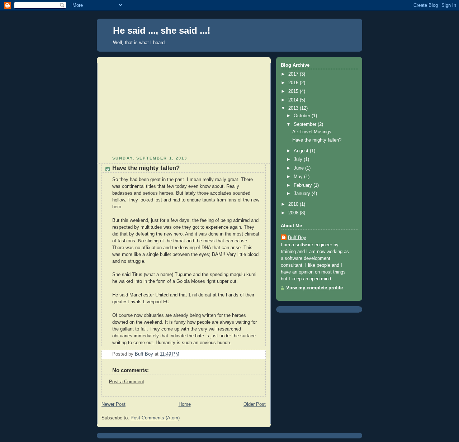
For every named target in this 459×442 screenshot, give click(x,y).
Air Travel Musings (311, 131)
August (302, 150)
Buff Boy (297, 237)
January (303, 193)
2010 (294, 204)
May (299, 176)
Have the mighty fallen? (316, 140)
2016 (294, 82)
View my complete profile (314, 287)
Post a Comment (126, 381)
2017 (294, 74)
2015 (294, 91)
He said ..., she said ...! (161, 30)
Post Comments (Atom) (155, 417)
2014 (294, 100)
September (306, 124)
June (299, 168)
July (299, 159)
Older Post (254, 404)
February (303, 185)
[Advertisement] (155, 107)
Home (185, 404)
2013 (294, 108)
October (303, 115)
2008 (294, 212)
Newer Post (113, 404)
